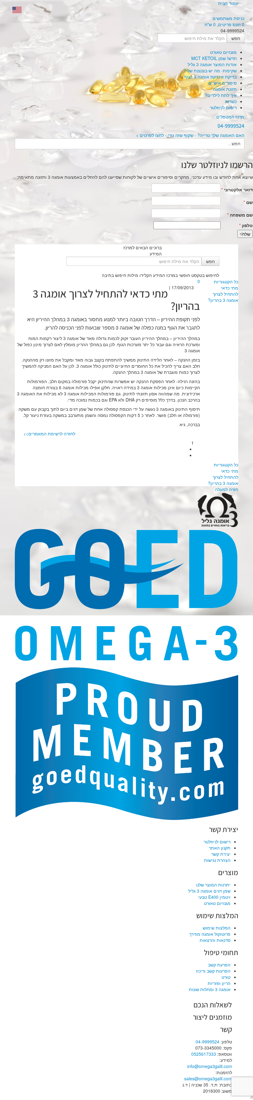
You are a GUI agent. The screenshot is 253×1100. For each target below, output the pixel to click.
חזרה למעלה (226, 489)
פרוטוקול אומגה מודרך (209, 934)
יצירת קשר (220, 854)
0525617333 (203, 1054)
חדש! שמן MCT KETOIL (214, 58)
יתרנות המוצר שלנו (213, 885)
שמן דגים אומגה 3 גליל (209, 891)
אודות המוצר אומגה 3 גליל (212, 64)
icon (237, 24)
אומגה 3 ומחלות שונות (209, 989)
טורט (226, 977)
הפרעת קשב (219, 965)
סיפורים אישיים (222, 83)
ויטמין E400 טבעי (214, 897)
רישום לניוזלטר (223, 107)
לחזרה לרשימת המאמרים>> (49, 433)
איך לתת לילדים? (221, 95)
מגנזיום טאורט (223, 52)
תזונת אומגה (225, 89)
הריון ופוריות (219, 983)
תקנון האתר (219, 848)
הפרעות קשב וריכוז (213, 971)
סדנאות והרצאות (215, 940)
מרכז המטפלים (230, 117)
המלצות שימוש (216, 928)
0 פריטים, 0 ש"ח (224, 24)
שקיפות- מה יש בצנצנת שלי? (210, 70)
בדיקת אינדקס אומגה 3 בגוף (210, 77)
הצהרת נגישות (217, 860)
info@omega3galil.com (209, 1066)
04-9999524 (207, 1041)
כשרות (231, 101)
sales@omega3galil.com (208, 1078)
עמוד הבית (228, 3)
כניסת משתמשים (228, 18)
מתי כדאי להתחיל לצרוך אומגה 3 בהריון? (223, 294)
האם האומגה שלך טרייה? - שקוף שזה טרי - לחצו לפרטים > (190, 135)
